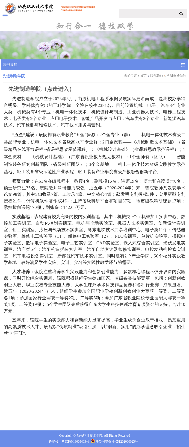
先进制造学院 (176, 76)
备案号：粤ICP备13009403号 (69, 441)
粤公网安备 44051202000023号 (116, 441)
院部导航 (156, 76)
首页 (143, 76)
